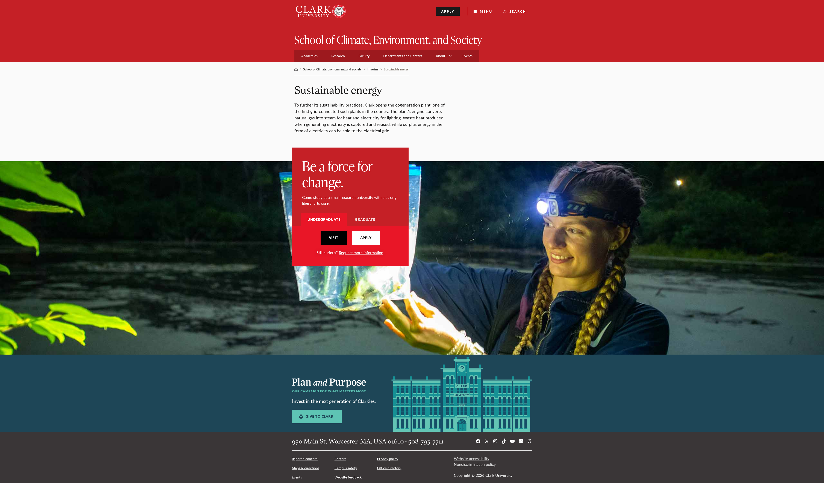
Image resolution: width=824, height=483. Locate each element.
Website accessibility (471, 458)
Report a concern (305, 458)
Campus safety (346, 468)
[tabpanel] (350, 243)
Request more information (361, 252)
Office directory (389, 468)
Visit (333, 237)
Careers (340, 458)
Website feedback (348, 477)
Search (517, 11)
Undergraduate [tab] (323, 219)
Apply (448, 11)
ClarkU (296, 69)
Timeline (372, 69)
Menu (486, 11)
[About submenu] (450, 56)
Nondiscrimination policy (475, 464)
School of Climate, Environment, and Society (388, 39)
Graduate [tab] (365, 219)
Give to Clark (319, 416)
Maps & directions (305, 468)
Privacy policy (387, 458)
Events (297, 477)
